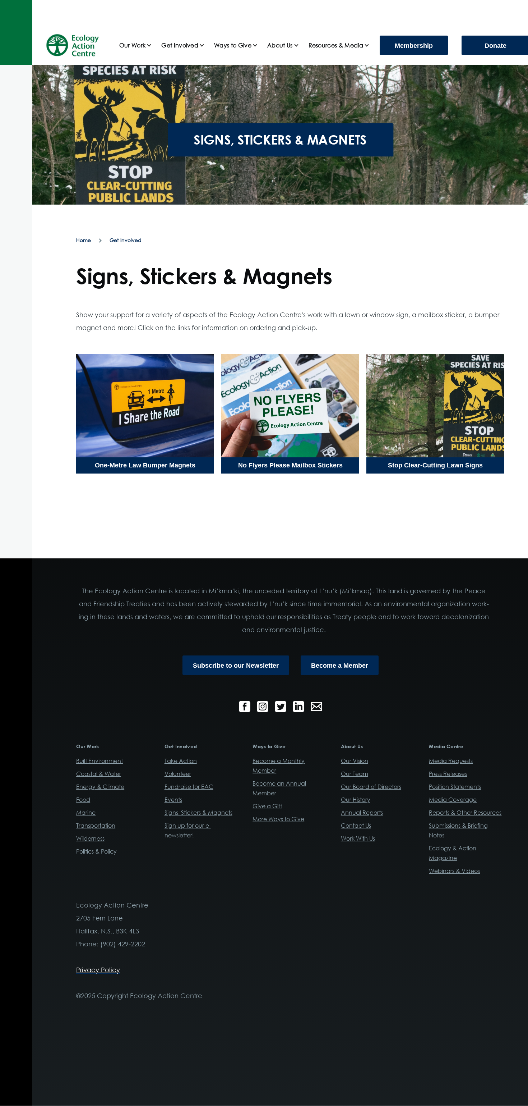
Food (83, 799)
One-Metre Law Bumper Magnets (145, 465)
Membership (414, 45)
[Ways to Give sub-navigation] (259, 45)
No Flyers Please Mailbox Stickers (290, 465)
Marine (86, 812)
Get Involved (126, 240)
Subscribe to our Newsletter (236, 665)
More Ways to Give (278, 819)
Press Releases (448, 773)
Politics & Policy (96, 851)
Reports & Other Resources (465, 812)
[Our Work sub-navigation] (153, 45)
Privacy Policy (98, 970)
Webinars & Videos (454, 870)
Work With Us (358, 838)
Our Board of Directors (371, 786)
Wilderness (90, 838)
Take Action (181, 760)
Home (83, 240)
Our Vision (354, 760)
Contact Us (356, 825)
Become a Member (339, 665)
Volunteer (178, 773)
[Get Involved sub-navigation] (206, 45)
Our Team (354, 773)
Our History (355, 799)
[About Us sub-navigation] (301, 45)
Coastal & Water (98, 773)
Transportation (95, 825)
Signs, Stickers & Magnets (198, 812)
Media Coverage (453, 799)
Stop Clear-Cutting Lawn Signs (435, 465)
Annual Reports (362, 812)
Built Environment (99, 760)
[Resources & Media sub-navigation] (371, 45)
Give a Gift (267, 806)
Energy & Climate (100, 786)
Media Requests (451, 760)
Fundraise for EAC (189, 786)
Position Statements (455, 786)
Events (173, 799)
